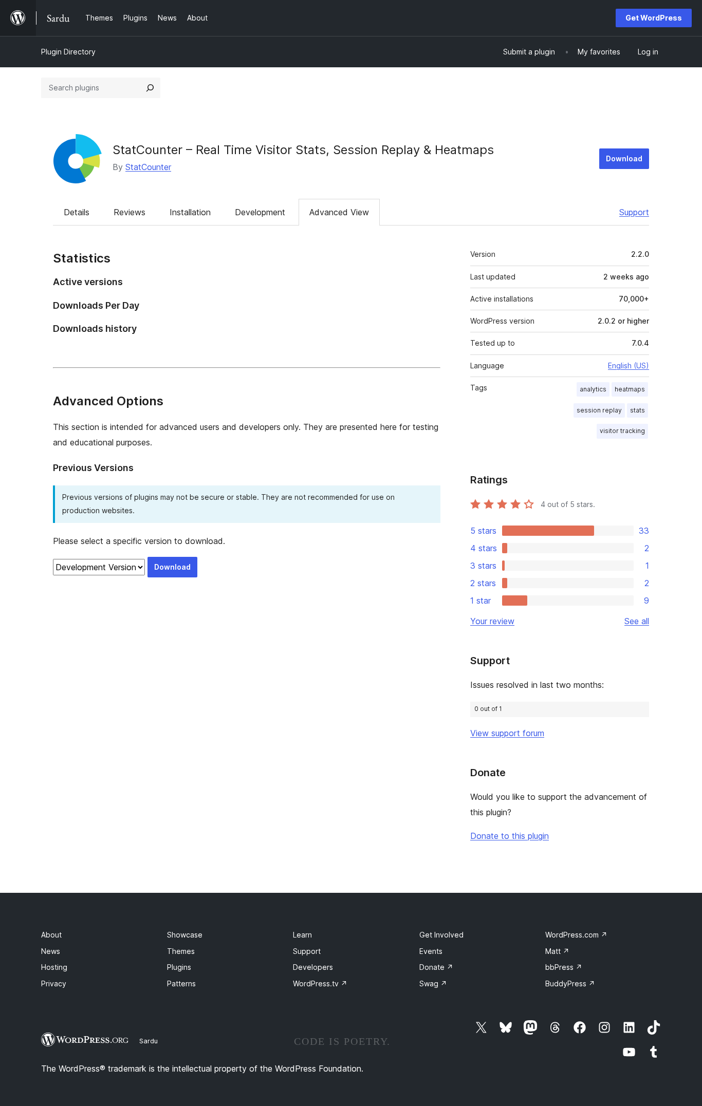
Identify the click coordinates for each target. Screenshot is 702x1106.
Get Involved (441, 934)
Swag (433, 983)
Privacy (53, 983)
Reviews (129, 212)
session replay (599, 410)
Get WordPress (653, 17)
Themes (181, 951)
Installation (190, 212)
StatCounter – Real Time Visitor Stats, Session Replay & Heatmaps (303, 149)
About (51, 934)
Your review (492, 621)
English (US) (628, 365)
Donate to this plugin (509, 836)
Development (260, 212)
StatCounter (148, 167)
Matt (557, 951)
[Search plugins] (150, 88)
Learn (302, 934)
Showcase (184, 934)
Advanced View (339, 212)
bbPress (563, 967)
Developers (313, 967)
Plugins (179, 967)
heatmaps (630, 389)
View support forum (507, 733)
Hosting (54, 967)
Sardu (148, 1041)
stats (637, 410)
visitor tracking (622, 431)
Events (430, 951)
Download (624, 158)
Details (76, 212)
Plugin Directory (68, 51)
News (50, 951)
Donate (436, 967)
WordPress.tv (320, 983)
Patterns (181, 983)
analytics (593, 389)
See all (636, 621)
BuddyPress (570, 983)
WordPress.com (576, 934)
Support (634, 212)
